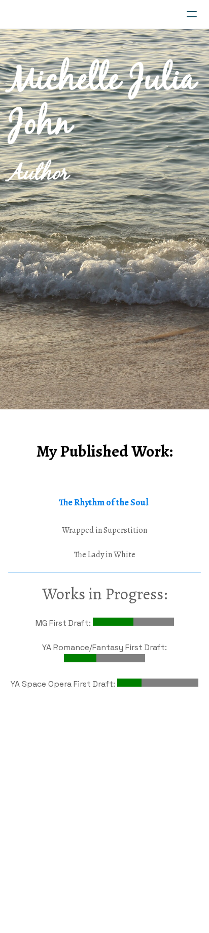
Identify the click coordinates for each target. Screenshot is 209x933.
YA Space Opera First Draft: (64, 684)
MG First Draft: (64, 623)
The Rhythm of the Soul (104, 502)
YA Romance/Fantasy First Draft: (104, 647)
